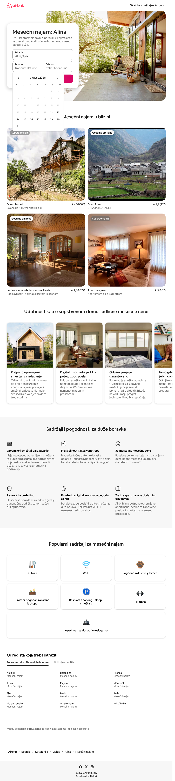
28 (44, 119)
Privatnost (81, 776)
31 (18, 126)
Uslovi (93, 776)
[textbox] (27, 68)
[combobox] (42, 56)
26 (31, 119)
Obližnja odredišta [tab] (64, 662)
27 (38, 119)
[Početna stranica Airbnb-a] (15, 5)
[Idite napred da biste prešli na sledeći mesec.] (58, 78)
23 (58, 112)
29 (51, 119)
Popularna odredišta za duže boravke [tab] (28, 662)
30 (58, 119)
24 (18, 119)
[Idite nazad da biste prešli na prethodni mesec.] (18, 78)
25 (24, 119)
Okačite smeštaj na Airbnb (147, 5)
